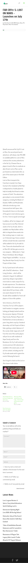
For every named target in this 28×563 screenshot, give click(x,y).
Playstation (5, 24)
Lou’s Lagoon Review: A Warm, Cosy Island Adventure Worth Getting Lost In (12, 503)
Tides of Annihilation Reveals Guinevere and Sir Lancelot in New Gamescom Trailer (12, 528)
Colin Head (6, 23)
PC (23, 23)
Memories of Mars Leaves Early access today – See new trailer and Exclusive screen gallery (18, 400)
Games (18, 23)
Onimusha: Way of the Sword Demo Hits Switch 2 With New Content (12, 519)
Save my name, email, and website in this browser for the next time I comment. (13, 469)
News (21, 23)
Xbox (10, 24)
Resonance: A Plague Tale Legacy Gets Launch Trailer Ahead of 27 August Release (12, 537)
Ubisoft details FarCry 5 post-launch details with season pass (8, 398)
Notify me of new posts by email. (14, 484)
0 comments (15, 24)
